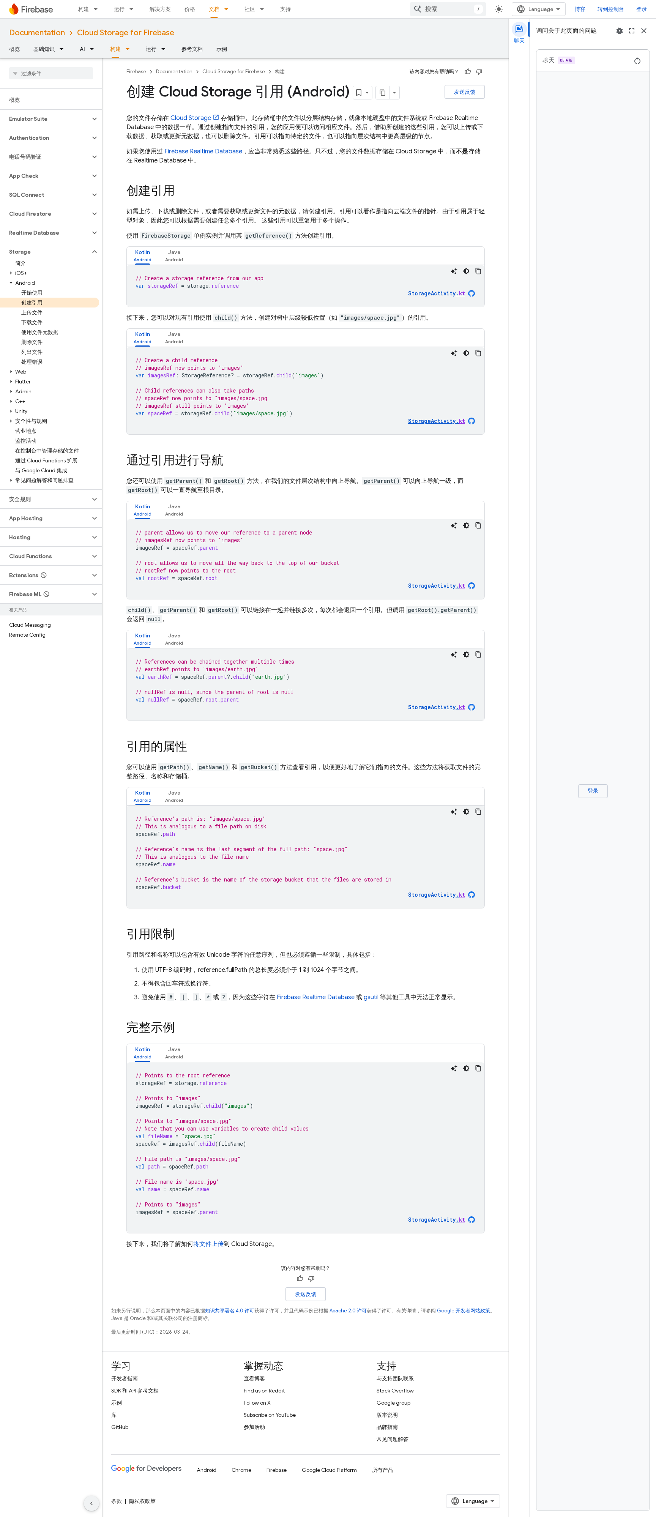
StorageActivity (436, 293)
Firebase (136, 71)
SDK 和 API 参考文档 (135, 1390)
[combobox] (448, 9)
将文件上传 (208, 1244)
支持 (285, 9)
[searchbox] (51, 73)
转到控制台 (611, 9)
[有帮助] (467, 71)
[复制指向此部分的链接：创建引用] (182, 191)
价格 (189, 9)
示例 (221, 49)
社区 (249, 9)
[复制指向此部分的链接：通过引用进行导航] (231, 461)
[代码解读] (454, 271)
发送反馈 (464, 91)
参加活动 (254, 1427)
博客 (580, 9)
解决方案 (160, 9)
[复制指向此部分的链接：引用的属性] (194, 747)
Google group (393, 1402)
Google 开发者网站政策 (463, 1310)
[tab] (142, 256)
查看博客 (254, 1378)
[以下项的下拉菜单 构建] (98, 9)
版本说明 (387, 1414)
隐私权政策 (142, 1501)
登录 (641, 9)
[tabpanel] (305, 286)
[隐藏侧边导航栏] (91, 1503)
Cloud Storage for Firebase (125, 33)
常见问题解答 (392, 1439)
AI (82, 49)
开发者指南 (124, 1378)
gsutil (371, 997)
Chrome (241, 1470)
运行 (119, 9)
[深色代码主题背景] (466, 271)
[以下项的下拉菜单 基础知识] (64, 49)
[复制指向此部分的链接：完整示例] (182, 1028)
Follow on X (257, 1402)
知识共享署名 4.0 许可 (229, 1310)
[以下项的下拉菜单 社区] (264, 9)
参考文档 (192, 49)
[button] (45, 119)
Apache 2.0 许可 (348, 1310)
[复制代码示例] (478, 271)
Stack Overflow (395, 1390)
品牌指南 (387, 1427)
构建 (83, 9)
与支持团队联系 (395, 1378)
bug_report (619, 30)
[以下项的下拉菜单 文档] (228, 9)
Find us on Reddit (264, 1390)
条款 (116, 1501)
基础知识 (44, 49)
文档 (214, 9)
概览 (14, 49)
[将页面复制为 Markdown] (383, 92)
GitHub (119, 1427)
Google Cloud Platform (329, 1470)
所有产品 (382, 1470)
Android (206, 1470)
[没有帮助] (479, 71)
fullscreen (631, 30)
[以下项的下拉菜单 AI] (94, 49)
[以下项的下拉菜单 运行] (134, 9)
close (643, 30)
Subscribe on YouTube (270, 1414)
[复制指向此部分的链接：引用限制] (182, 935)
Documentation (37, 33)
